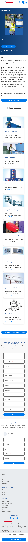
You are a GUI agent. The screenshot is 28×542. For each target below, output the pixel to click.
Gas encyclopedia (6, 511)
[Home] (7, 521)
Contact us (4, 477)
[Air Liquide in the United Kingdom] (9, 2)
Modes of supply (6, 501)
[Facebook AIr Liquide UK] (10, 518)
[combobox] (19, 2)
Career (3, 474)
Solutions (4, 494)
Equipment (4, 489)
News (3, 479)
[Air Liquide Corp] (17, 518)
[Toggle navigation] (2, 2)
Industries (4, 492)
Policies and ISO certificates (5, 482)
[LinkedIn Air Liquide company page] (13, 518)
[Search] (19, 2)
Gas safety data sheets (5, 508)
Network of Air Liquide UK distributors (7, 504)
